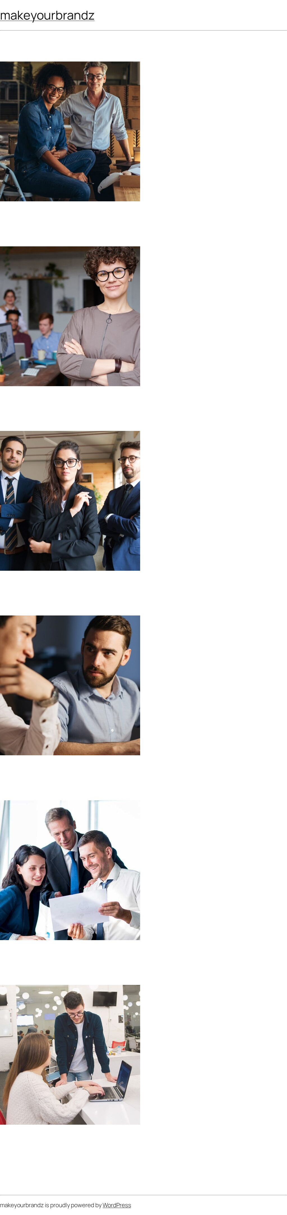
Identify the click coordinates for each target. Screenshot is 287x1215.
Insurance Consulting (35, 585)
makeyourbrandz (47, 14)
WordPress (117, 1205)
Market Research (27, 770)
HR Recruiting (22, 1139)
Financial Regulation (33, 216)
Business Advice (21, 234)
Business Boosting (30, 401)
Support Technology (33, 955)
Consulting (14, 972)
